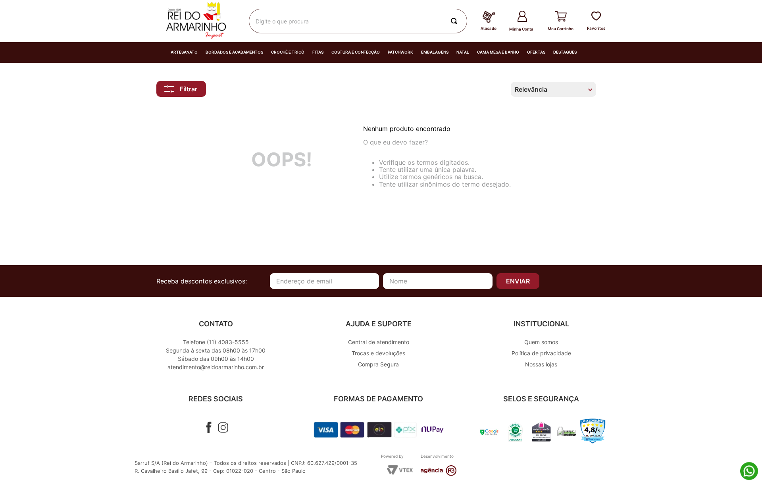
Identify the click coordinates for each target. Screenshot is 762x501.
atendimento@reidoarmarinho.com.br (215, 367)
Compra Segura (378, 364)
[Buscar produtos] (455, 21)
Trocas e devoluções (378, 353)
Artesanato (184, 52)
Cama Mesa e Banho (498, 52)
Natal (462, 52)
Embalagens (434, 52)
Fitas (317, 52)
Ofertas (536, 52)
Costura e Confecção (355, 52)
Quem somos (541, 342)
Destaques (565, 52)
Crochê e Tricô (287, 52)
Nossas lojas (541, 364)
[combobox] (358, 21)
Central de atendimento (378, 342)
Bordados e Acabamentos (234, 52)
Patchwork (400, 52)
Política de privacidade (541, 353)
